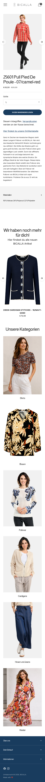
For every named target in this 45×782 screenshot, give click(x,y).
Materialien (7, 195)
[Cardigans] (22, 564)
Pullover (22, 530)
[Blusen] (22, 432)
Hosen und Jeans (22, 662)
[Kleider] (22, 697)
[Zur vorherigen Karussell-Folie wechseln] (3, 42)
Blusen (23, 464)
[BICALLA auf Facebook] (4, 769)
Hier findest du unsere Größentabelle (20, 131)
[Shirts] (22, 365)
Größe (5, 97)
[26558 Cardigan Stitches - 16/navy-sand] (22, 278)
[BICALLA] (23, 4)
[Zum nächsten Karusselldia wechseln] (42, 42)
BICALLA (23, 774)
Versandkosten (29, 121)
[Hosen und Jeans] (22, 630)
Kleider (23, 730)
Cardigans (22, 596)
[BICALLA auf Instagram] (8, 769)
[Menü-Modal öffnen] (5, 4)
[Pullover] (22, 498)
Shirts (22, 398)
